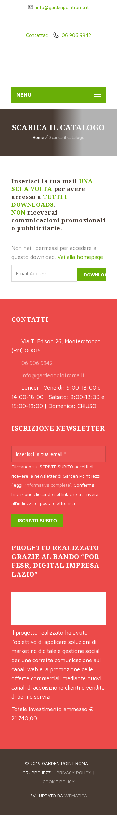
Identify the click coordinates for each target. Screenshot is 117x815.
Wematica (75, 795)
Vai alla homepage (80, 257)
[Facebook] (53, 21)
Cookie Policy (59, 781)
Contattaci (37, 35)
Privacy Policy (74, 772)
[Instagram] (63, 21)
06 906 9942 (75, 35)
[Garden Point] (45, 65)
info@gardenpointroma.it (62, 7)
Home (38, 137)
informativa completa (48, 485)
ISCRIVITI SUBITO (37, 520)
